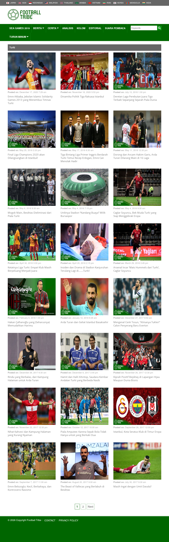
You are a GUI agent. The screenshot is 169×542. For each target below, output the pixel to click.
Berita (37, 28)
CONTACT (49, 520)
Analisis (67, 28)
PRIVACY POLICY (68, 520)
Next (90, 506)
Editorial (95, 28)
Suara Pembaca (115, 28)
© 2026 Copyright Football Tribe (24, 520)
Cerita (52, 28)
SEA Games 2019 (19, 28)
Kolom (81, 28)
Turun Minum (17, 36)
